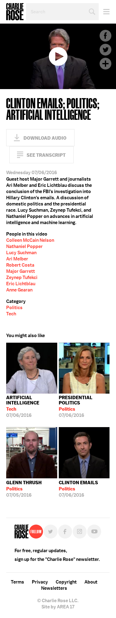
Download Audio (45, 138)
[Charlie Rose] (21, 532)
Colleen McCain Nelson (30, 240)
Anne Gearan (19, 290)
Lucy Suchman (21, 253)
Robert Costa (20, 265)
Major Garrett (20, 271)
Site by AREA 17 (57, 607)
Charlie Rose (15, 11)
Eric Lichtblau (20, 284)
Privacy (40, 582)
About (90, 582)
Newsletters (54, 588)
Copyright (66, 582)
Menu (104, 11)
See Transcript (46, 155)
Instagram (80, 532)
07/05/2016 (24, 489)
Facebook (105, 36)
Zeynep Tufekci (21, 277)
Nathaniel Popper (24, 246)
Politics (14, 307)
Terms (17, 582)
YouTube (94, 532)
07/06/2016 (22, 406)
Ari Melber (17, 259)
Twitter (105, 50)
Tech (11, 314)
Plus (105, 64)
